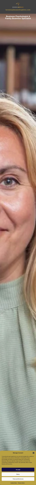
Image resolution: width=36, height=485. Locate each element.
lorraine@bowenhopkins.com (18, 10)
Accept (18, 469)
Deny (18, 474)
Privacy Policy (21, 482)
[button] (33, 453)
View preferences (18, 479)
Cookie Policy (14, 482)
